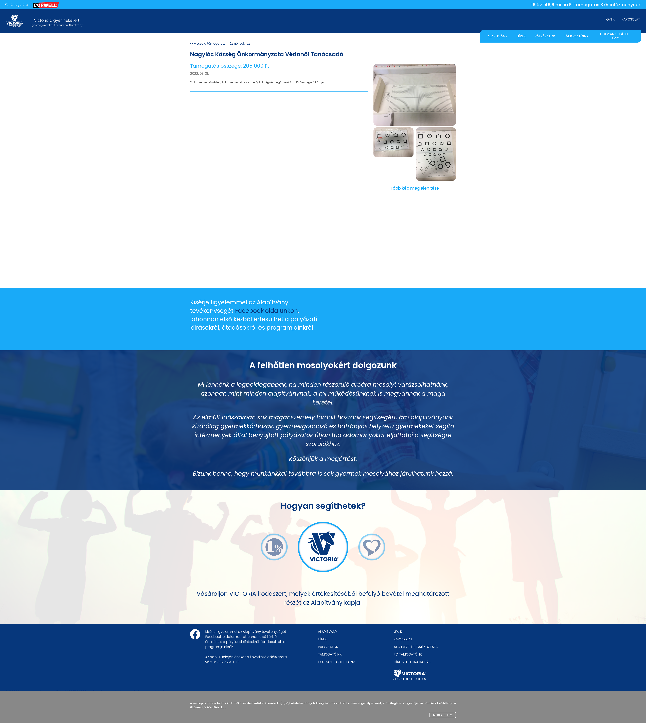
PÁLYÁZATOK (545, 36)
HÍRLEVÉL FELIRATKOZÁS (412, 662)
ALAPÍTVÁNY (497, 36)
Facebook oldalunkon (266, 311)
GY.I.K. (610, 19)
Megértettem (442, 715)
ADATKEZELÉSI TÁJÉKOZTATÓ (416, 646)
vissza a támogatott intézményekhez (220, 43)
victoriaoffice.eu (409, 679)
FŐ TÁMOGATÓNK (408, 654)
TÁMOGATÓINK (576, 36)
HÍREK (521, 36)
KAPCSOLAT (631, 19)
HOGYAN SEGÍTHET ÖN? (615, 36)
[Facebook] (195, 634)
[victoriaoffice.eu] (409, 673)
